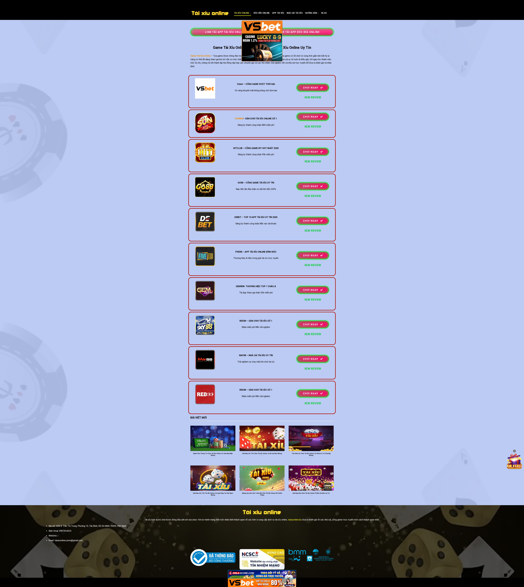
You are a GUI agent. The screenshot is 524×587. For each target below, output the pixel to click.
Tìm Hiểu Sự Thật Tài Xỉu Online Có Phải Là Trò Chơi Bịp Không (311, 454)
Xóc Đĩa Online (262, 13)
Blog (324, 13)
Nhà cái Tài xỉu (295, 13)
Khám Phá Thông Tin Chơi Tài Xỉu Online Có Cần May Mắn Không (213, 454)
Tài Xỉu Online (241, 13)
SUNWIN (239, 118)
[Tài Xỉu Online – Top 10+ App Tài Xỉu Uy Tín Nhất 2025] (210, 13)
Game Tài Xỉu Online (200, 56)
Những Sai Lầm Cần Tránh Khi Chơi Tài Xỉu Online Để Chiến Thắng (262, 494)
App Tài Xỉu (278, 13)
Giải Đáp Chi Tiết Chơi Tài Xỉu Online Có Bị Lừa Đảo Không (262, 453)
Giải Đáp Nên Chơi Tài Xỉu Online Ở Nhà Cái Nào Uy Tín (311, 493)
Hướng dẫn (311, 13)
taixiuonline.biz (295, 519)
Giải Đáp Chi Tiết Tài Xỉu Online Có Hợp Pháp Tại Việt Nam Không (213, 494)
